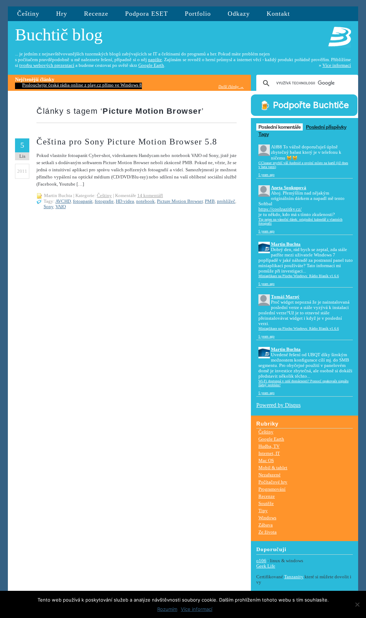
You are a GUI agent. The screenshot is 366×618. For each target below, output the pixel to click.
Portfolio (198, 13)
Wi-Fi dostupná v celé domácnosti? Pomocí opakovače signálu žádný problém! (303, 383)
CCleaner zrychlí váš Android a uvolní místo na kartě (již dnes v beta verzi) (303, 165)
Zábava (265, 525)
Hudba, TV (269, 446)
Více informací (336, 65)
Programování (272, 489)
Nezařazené (269, 474)
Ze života (267, 532)
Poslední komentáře (279, 127)
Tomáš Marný (285, 296)
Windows (267, 517)
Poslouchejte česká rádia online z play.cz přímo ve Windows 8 (82, 85)
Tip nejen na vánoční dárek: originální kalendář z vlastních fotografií (300, 221)
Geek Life (265, 566)
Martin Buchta (286, 244)
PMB (210, 201)
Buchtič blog (59, 34)
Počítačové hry (272, 482)
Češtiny (28, 13)
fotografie (104, 201)
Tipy (263, 510)
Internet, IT (269, 453)
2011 (22, 171)
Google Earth (151, 65)
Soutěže (266, 503)
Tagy (263, 134)
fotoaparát (83, 201)
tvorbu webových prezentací (46, 65)
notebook (145, 201)
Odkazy (239, 13)
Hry (61, 13)
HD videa (125, 201)
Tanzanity (293, 576)
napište (155, 59)
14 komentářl (150, 195)
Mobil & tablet (272, 467)
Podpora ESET (146, 13)
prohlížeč (226, 201)
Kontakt (278, 13)
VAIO (60, 206)
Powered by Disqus (278, 405)
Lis (22, 156)
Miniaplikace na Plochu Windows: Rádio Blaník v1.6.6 (298, 276)
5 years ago (266, 175)
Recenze (96, 13)
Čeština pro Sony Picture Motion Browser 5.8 (126, 141)
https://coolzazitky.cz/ (280, 209)
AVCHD (63, 201)
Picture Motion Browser (180, 201)
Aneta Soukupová (288, 187)
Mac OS (266, 460)
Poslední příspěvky (326, 127)
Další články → (231, 86)
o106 (261, 560)
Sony (48, 206)
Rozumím (167, 609)
